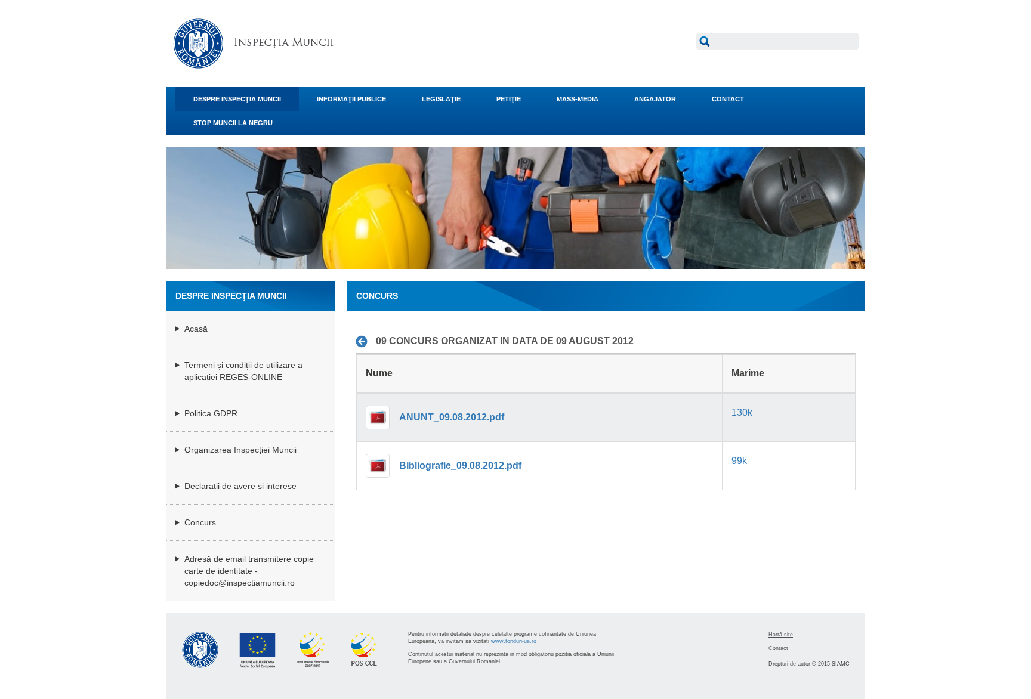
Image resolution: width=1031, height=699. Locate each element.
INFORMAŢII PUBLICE (351, 99)
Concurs (200, 522)
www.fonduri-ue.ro (513, 641)
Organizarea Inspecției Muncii (240, 449)
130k (741, 412)
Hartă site (780, 635)
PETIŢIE (508, 99)
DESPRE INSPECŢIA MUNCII (237, 99)
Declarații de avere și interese (240, 486)
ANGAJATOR (655, 99)
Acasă (196, 328)
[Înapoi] (364, 341)
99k (739, 461)
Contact (778, 648)
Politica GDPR (210, 413)
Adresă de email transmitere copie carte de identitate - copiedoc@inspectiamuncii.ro (249, 570)
